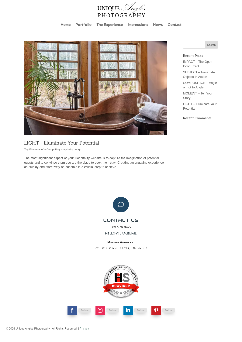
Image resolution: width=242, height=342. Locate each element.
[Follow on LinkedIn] (128, 310)
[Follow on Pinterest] (156, 310)
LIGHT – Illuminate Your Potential (61, 143)
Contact (175, 25)
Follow (84, 310)
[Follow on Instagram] (100, 310)
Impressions (138, 25)
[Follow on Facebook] (72, 310)
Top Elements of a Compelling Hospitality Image (52, 149)
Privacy (84, 328)
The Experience (110, 25)
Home (66, 25)
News (158, 25)
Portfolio (84, 25)
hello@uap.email (121, 233)
